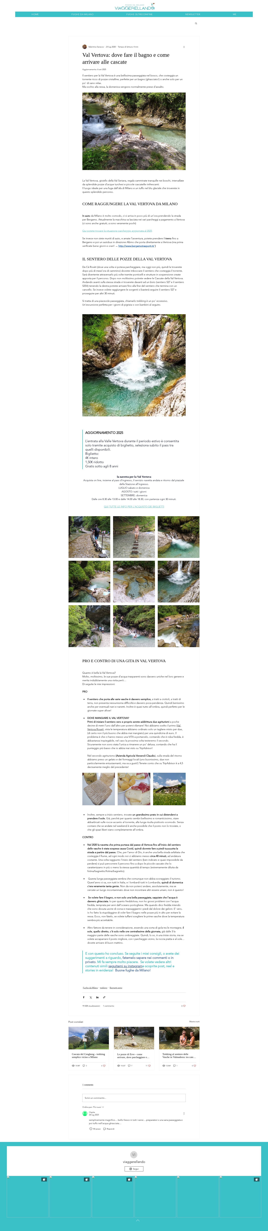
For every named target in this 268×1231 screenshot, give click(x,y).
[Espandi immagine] (89, 537)
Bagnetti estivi (116, 987)
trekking (103, 987)
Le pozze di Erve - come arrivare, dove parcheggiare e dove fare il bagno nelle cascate (133, 1056)
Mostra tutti (194, 1021)
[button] (196, 23)
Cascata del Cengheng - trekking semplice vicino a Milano (88, 1055)
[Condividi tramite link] (104, 997)
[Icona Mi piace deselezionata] (91, 1129)
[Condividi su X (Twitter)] (90, 997)
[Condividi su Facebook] (83, 997)
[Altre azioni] (184, 46)
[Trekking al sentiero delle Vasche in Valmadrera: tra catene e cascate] (179, 1038)
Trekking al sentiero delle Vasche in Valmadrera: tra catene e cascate (179, 1056)
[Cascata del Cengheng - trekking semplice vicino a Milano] (89, 1038)
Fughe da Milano (90, 987)
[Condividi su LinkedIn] (97, 997)
